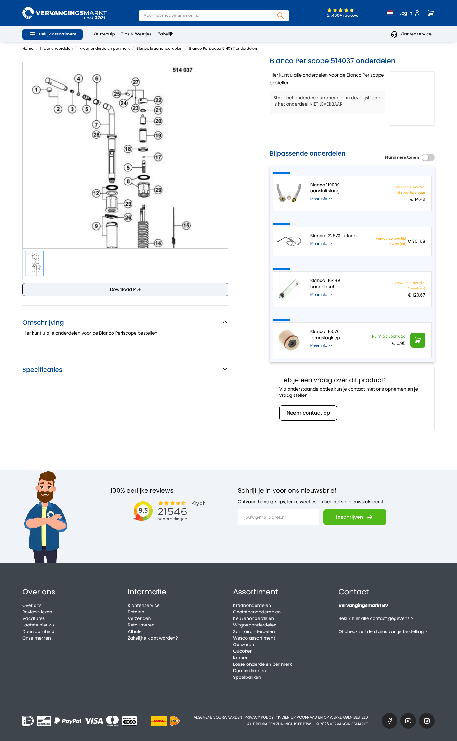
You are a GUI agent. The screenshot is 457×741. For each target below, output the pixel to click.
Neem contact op (308, 412)
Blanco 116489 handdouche (325, 284)
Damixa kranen (249, 671)
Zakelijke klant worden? (153, 638)
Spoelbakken (247, 677)
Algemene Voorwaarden (218, 717)
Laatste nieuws (38, 625)
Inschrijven (349, 517)
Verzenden (139, 618)
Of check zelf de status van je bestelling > (383, 631)
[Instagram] (427, 721)
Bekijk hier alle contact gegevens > (376, 618)
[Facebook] (389, 721)
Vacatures (33, 618)
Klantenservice (416, 34)
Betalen (136, 612)
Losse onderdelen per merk (262, 664)
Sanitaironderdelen (254, 631)
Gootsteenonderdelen (257, 612)
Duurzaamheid (38, 631)
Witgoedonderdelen (254, 625)
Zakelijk (165, 34)
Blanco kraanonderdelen (159, 48)
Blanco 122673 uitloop (333, 236)
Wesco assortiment (254, 638)
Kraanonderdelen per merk (105, 48)
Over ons (32, 605)
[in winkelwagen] (417, 340)
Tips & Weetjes (136, 34)
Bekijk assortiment (57, 34)
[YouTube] (408, 721)
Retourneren (141, 625)
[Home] (64, 13)
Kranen (241, 657)
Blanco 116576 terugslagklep (325, 335)
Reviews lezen (37, 612)
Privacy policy (259, 717)
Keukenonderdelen (253, 618)
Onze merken (36, 638)
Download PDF (125, 289)
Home (28, 48)
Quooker (242, 651)
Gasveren (243, 644)
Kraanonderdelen (56, 48)
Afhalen (136, 631)
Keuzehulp (104, 34)
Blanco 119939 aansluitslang (325, 188)
